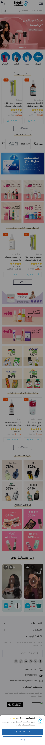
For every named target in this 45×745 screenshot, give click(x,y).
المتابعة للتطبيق (22, 732)
